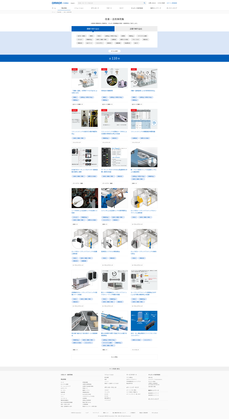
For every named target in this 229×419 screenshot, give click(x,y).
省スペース (89, 43)
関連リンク (105, 412)
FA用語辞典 (85, 404)
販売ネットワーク (156, 8)
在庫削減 (114, 39)
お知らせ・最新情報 (67, 375)
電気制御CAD (108, 398)
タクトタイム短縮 (142, 36)
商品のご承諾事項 (144, 412)
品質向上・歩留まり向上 (111, 36)
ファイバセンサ (135, 349)
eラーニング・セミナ (132, 387)
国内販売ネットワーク (153, 393)
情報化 (91, 36)
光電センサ (75, 349)
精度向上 (131, 36)
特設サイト (85, 388)
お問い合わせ (152, 3)
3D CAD (106, 396)
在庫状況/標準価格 (87, 384)
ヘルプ (86, 412)
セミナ (122, 8)
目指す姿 (150, 377)
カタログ (107, 390)
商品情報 (64, 8)
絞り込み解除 (114, 51)
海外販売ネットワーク (153, 395)
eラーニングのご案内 (131, 390)
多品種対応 (127, 43)
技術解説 (85, 398)
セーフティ (63, 390)
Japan (73, 3)
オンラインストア (172, 8)
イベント (107, 381)
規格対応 (145, 39)
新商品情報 (85, 382)
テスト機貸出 (129, 377)
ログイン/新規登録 (172, 3)
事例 (106, 379)
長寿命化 (109, 43)
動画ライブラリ (86, 390)
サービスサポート (131, 375)
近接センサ (134, 183)
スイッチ (63, 394)
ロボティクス (64, 388)
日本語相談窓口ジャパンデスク (133, 381)
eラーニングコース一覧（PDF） (133, 394)
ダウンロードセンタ (110, 387)
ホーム (54, 8)
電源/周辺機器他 (64, 400)
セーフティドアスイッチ (137, 224)
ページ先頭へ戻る (114, 369)
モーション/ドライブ (65, 386)
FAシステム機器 (64, 384)
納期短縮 (118, 43)
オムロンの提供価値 (137, 8)
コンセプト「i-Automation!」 (155, 379)
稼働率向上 (89, 39)
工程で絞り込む (136, 28)
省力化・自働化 (81, 36)
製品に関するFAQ (87, 402)
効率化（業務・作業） (101, 39)
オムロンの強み (152, 381)
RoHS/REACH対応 (87, 394)
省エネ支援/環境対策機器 (66, 402)
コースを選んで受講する (131, 392)
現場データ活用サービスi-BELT (112, 383)
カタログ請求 (161, 3)
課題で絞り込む (93, 28)
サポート (109, 8)
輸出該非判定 (129, 383)
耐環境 (123, 36)
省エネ (136, 43)
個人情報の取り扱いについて (119, 412)
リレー (62, 396)
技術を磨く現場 (152, 386)
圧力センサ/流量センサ (78, 104)
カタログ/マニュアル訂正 (88, 396)
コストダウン (99, 43)
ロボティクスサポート (131, 379)
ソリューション (78, 8)
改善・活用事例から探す (66, 406)
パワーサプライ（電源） (78, 183)
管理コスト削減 (124, 39)
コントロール (64, 398)
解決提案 (107, 377)
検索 (144, 3)
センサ (62, 382)
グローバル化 (135, 39)
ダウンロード (95, 8)
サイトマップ (96, 412)
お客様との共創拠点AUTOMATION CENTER (153, 384)
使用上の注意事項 (87, 400)
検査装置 (63, 392)
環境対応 (80, 43)
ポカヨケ (80, 39)
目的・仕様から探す (65, 404)
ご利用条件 (132, 412)
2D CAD (106, 394)
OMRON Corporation (76, 412)
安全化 (99, 36)
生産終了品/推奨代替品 (88, 386)
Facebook (155, 412)
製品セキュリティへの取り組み (90, 406)
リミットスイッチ (77, 142)
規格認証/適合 (86, 392)
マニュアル (107, 392)
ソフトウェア (108, 400)
